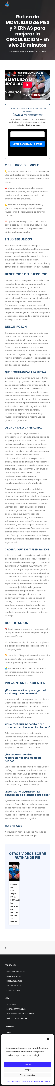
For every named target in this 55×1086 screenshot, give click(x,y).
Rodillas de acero (14, 981)
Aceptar (27, 1064)
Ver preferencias (27, 1075)
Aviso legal (45, 1081)
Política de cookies (12, 1081)
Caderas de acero (14, 986)
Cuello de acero (13, 990)
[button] (48, 1039)
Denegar (27, 1070)
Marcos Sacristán (38, 51)
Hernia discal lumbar (16, 971)
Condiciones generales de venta (20, 1014)
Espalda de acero (14, 976)
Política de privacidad (31, 1081)
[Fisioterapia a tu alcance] (7, 4)
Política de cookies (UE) (17, 1018)
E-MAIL (9, 1032)
